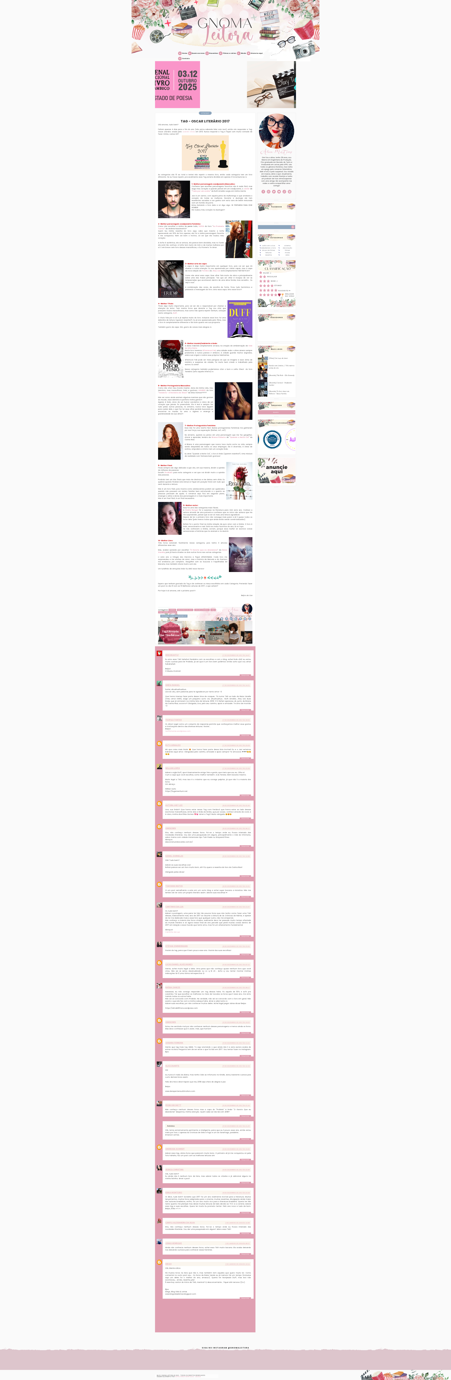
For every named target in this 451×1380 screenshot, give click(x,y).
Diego (168, 1264)
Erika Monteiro (173, 1192)
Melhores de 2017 (185, 610)
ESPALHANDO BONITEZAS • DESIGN (188, 1376)
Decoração (287, 248)
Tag (213, 610)
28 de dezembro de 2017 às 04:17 (236, 828)
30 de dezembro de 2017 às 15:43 (236, 1149)
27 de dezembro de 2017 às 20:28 (236, 745)
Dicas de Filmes (268, 250)
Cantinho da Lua (174, 907)
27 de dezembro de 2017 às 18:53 (236, 720)
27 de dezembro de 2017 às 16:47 (236, 655)
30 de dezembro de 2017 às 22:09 (236, 1170)
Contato (186, 58)
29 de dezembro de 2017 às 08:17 (236, 987)
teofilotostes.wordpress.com (178, 731)
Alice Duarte (172, 1066)
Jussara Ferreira (174, 1043)
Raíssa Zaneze (172, 987)
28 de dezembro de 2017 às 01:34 (236, 805)
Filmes (287, 250)
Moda (243, 53)
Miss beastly (172, 655)
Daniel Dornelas (174, 856)
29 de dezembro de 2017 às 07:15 (236, 964)
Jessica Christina (174, 1169)
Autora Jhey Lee (174, 805)
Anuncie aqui (256, 53)
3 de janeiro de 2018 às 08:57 (237, 1243)
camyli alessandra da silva (180, 1222)
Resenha (268, 255)
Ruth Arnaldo (173, 745)
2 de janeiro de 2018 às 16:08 (237, 1223)
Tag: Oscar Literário (167, 612)
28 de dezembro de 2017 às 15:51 (236, 886)
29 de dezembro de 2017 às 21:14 (236, 1105)
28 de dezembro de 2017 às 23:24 (236, 946)
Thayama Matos (174, 886)
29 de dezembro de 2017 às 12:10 (236, 1066)
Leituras (268, 253)
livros (172, 610)
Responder (245, 675)
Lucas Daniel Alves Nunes (178, 964)
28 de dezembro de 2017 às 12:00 (236, 856)
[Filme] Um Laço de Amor (278, 358)
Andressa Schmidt (175, 1149)
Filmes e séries (229, 53)
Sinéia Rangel (172, 685)
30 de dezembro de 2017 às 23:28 (236, 1193)
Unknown (170, 828)
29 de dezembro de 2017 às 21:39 (236, 1126)
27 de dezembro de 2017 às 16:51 (236, 685)
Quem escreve (198, 53)
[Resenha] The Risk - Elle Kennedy (282, 375)
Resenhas (213, 53)
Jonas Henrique (173, 1243)
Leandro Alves (189, 132)
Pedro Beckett (173, 1105)
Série (287, 255)
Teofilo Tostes (173, 720)
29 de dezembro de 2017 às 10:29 (236, 1022)
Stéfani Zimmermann (176, 946)
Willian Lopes (172, 768)
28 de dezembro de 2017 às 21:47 (236, 907)
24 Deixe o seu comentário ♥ (173, 616)
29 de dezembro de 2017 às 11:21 (236, 1043)
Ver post (182, 87)
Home (184, 53)
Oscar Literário (201, 610)
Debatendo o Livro (268, 248)
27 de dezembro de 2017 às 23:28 (236, 768)
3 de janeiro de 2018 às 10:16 (237, 1264)
